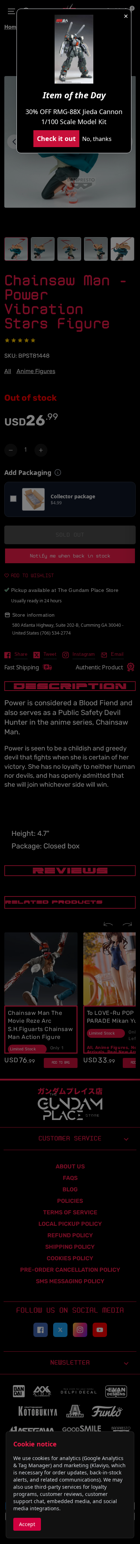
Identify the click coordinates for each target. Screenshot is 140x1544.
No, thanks (97, 139)
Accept (27, 1524)
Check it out (56, 138)
